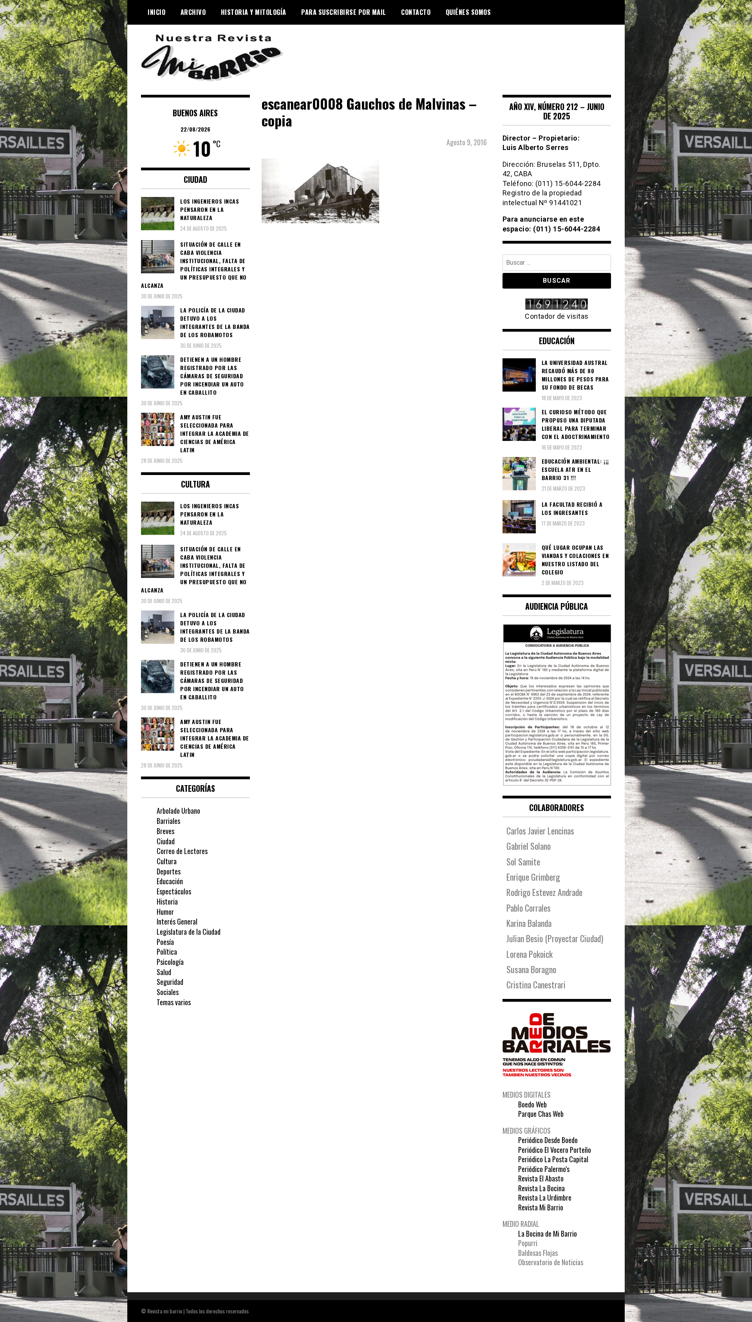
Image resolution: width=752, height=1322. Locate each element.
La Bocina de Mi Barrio (547, 1233)
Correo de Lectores (182, 851)
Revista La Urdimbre (544, 1197)
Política (167, 951)
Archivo (193, 12)
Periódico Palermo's (543, 1169)
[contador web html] (557, 304)
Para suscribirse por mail (343, 12)
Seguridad (170, 982)
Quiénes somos (468, 12)
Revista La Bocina (541, 1188)
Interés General (177, 921)
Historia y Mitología (253, 12)
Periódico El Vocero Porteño (554, 1150)
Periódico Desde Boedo (548, 1140)
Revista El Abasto (541, 1178)
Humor (165, 912)
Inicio (156, 12)
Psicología (170, 962)
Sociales (168, 992)
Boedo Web (532, 1104)
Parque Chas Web (541, 1114)
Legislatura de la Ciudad (189, 931)
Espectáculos (174, 891)
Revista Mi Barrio (540, 1207)
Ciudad (166, 841)
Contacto (415, 12)
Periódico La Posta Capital (553, 1159)
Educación (170, 881)
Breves (165, 831)
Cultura (167, 861)
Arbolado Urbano (178, 810)
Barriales (168, 821)
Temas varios (174, 1002)
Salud (164, 972)
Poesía (165, 942)
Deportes (169, 871)
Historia (167, 901)
